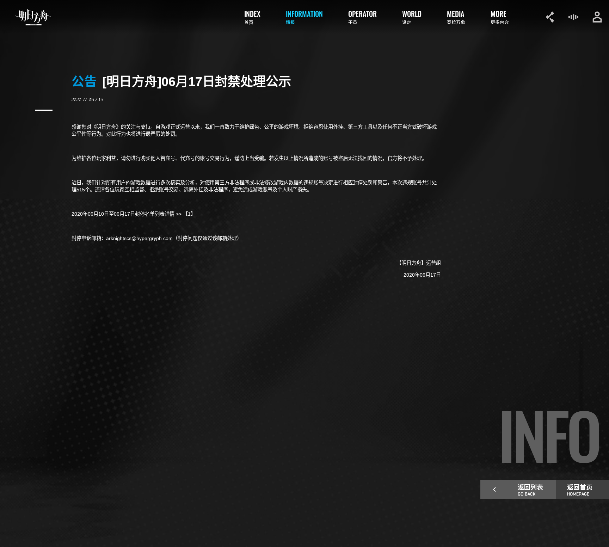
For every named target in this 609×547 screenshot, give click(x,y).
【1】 (189, 214)
